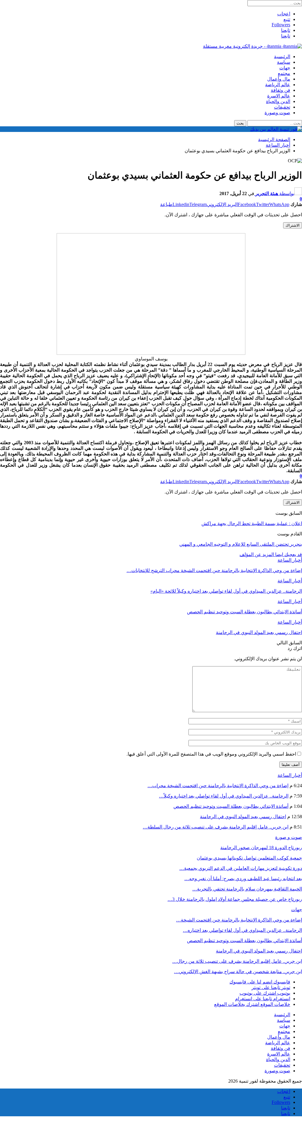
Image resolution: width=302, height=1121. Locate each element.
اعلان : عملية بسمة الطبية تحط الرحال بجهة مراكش (251, 523)
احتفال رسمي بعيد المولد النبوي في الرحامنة (243, 816)
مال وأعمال (278, 78)
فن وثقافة (280, 90)
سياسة (283, 62)
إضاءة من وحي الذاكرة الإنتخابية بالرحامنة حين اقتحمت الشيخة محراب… (217, 785)
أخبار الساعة (290, 560)
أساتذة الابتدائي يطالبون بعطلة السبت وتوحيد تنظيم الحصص (230, 806)
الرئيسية (282, 56)
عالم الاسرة (278, 95)
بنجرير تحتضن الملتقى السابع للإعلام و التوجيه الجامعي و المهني (240, 544)
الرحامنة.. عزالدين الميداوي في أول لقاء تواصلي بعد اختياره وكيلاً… (223, 795)
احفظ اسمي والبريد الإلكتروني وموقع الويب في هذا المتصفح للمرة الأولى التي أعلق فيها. (211, 753)
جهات (284, 67)
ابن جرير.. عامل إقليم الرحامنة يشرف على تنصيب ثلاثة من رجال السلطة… (215, 826)
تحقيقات (282, 107)
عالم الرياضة (277, 84)
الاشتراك (292, 225)
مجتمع (284, 73)
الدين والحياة (278, 101)
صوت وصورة (277, 112)
